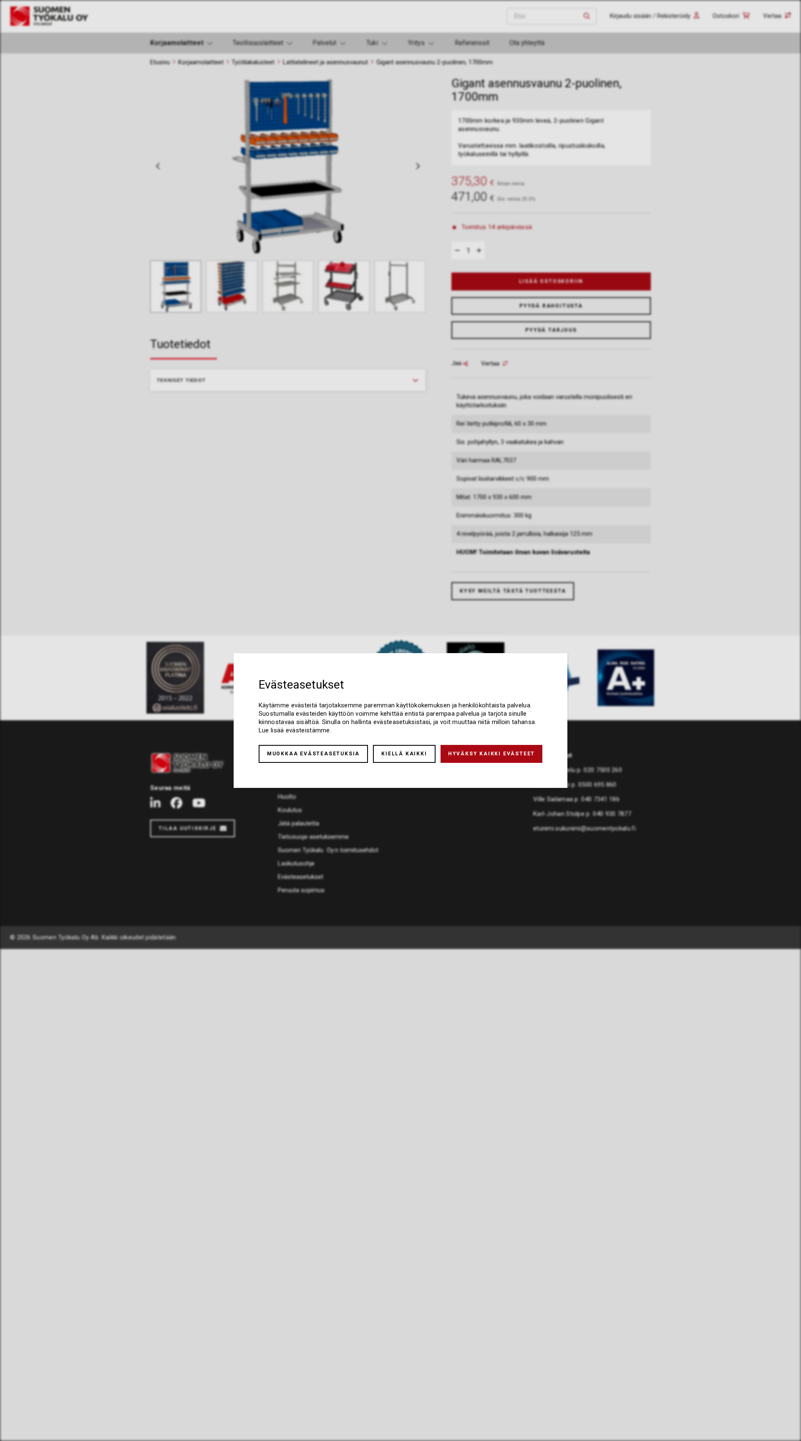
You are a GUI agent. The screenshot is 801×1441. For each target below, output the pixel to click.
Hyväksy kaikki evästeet (491, 754)
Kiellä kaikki (404, 754)
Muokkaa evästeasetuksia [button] (313, 754)
